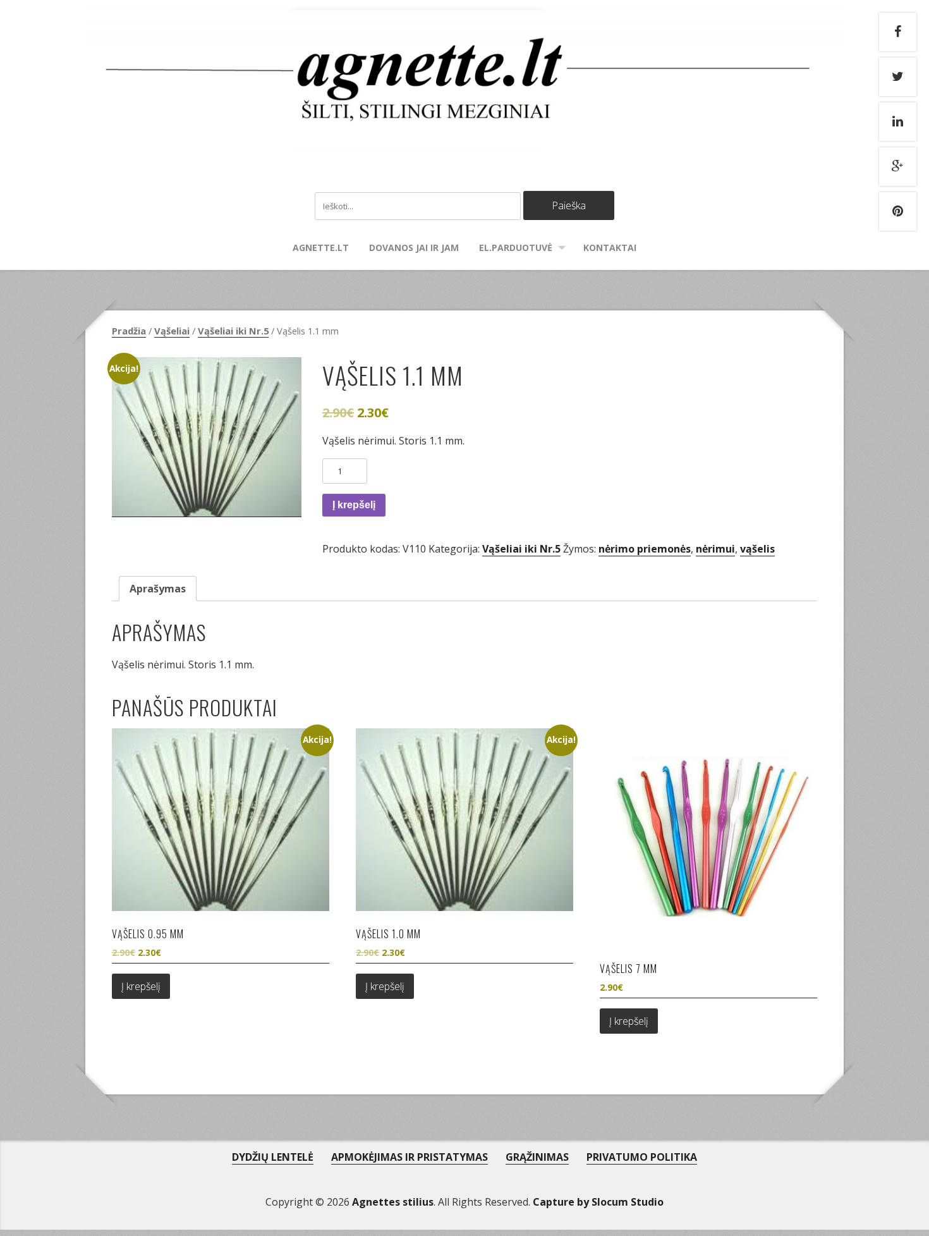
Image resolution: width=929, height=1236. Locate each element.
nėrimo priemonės (644, 549)
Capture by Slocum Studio (598, 1202)
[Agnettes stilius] (464, 136)
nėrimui (715, 549)
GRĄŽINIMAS (537, 1157)
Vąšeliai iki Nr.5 (233, 330)
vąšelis (757, 549)
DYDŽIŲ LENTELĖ (272, 1157)
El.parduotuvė (515, 248)
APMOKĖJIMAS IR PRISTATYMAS (409, 1157)
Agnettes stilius (393, 1202)
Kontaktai (609, 248)
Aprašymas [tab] (158, 589)
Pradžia (129, 330)
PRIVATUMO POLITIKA (641, 1157)
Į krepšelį (353, 504)
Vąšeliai (172, 330)
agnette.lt (321, 248)
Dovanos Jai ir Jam (414, 248)
